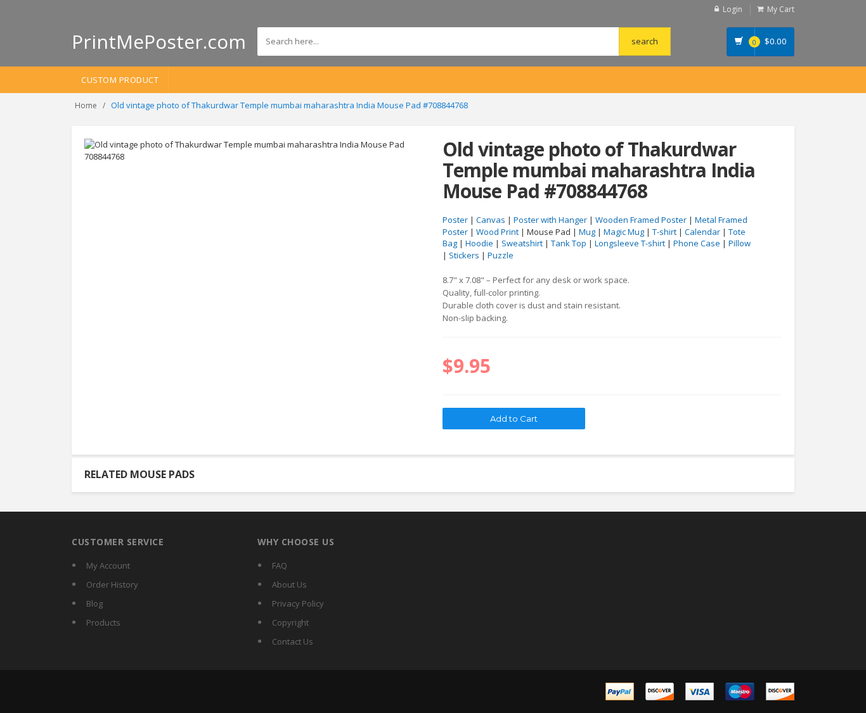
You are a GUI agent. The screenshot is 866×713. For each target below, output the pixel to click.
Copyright (290, 622)
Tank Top (568, 243)
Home (86, 105)
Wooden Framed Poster (641, 219)
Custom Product (119, 79)
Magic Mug (624, 231)
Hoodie (479, 243)
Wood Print (497, 231)
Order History (112, 584)
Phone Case (696, 243)
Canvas (490, 219)
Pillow (739, 243)
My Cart (780, 9)
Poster (455, 219)
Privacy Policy (298, 603)
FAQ (279, 565)
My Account (108, 565)
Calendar (702, 231)
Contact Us (292, 641)
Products (103, 622)
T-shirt (664, 231)
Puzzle (501, 255)
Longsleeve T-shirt (630, 243)
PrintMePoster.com (159, 41)
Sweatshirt (522, 243)
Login (732, 9)
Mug (587, 231)
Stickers (464, 255)
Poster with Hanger (550, 219)
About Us (289, 584)
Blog (94, 603)
